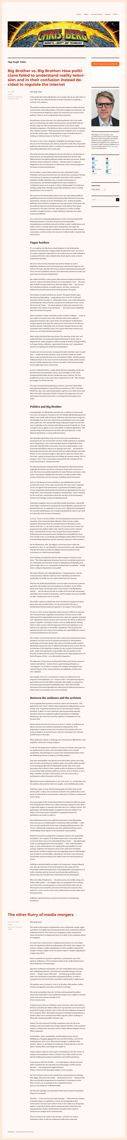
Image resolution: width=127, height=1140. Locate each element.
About (79, 14)
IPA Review (11, 99)
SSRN (107, 165)
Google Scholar (96, 169)
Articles (107, 14)
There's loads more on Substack (105, 64)
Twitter (94, 165)
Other (115, 14)
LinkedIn (108, 173)
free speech (11, 97)
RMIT (107, 161)
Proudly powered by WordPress (25, 1132)
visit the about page (112, 146)
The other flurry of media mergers (41, 914)
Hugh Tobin (18, 97)
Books (86, 14)
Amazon (94, 173)
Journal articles (96, 14)
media (17, 99)
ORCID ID (108, 169)
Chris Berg (11, 1132)
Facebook (95, 161)
